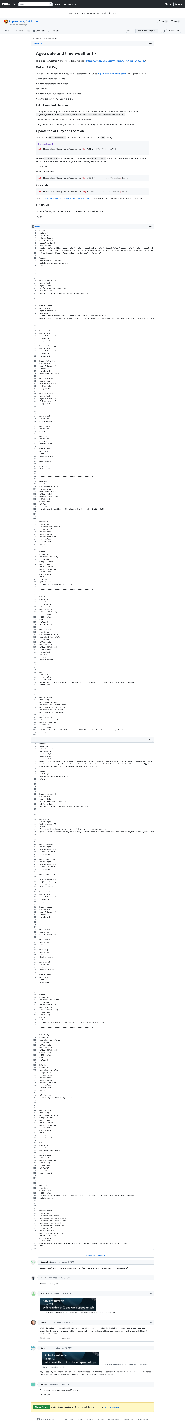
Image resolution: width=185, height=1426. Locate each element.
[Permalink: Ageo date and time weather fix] (34, 53)
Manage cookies (114, 1419)
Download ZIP (174, 31)
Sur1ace (44, 1348)
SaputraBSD (46, 1262)
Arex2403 (45, 1293)
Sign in (168, 4)
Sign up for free (41, 1407)
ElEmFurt (44, 1322)
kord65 (44, 1278)
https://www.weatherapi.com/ (112, 73)
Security (73, 1419)
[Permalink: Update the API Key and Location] (34, 131)
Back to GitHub (70, 4)
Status (80, 1419)
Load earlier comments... (96, 1255)
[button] (160, 31)
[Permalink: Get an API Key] (34, 67)
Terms (59, 1419)
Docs (97, 1419)
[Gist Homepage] (9, 4)
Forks (54, 31)
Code (10, 31)
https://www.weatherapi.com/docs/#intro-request (67, 198)
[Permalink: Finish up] (34, 205)
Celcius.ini (32, 21)
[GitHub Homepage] (38, 1419)
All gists (58, 4)
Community (89, 1419)
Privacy (65, 1419)
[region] (92, 134)
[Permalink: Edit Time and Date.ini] (34, 105)
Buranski (44, 1384)
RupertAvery (16, 21)
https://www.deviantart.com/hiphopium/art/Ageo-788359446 (115, 61)
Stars (40, 31)
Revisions (24, 31)
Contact (103, 1419)
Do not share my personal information (135, 1419)
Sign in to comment (111, 1407)
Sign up (178, 4)
